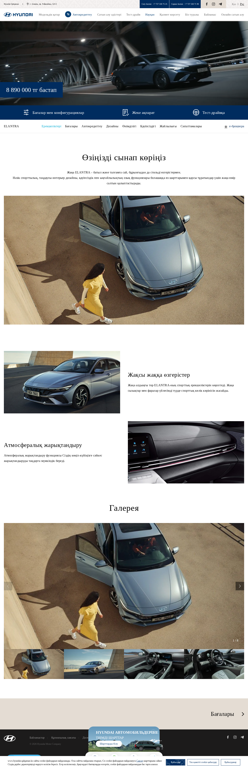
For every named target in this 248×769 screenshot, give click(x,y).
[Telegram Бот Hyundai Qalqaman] (220, 4)
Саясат (139, 760)
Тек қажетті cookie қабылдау (203, 762)
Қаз (234, 4)
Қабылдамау (231, 762)
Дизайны (112, 126)
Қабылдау (175, 762)
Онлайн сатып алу (232, 14)
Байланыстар (37, 737)
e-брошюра (236, 126)
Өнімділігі (129, 126)
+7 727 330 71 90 (192, 4)
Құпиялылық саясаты (63, 737)
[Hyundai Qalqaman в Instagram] (213, 4)
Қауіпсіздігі (148, 126)
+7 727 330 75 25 (160, 4)
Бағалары (71, 126)
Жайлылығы (168, 126)
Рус (242, 4)
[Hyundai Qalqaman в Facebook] (207, 4)
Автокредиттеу (92, 126)
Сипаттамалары (191, 126)
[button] (240, 586)
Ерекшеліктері (51, 126)
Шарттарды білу (109, 743)
